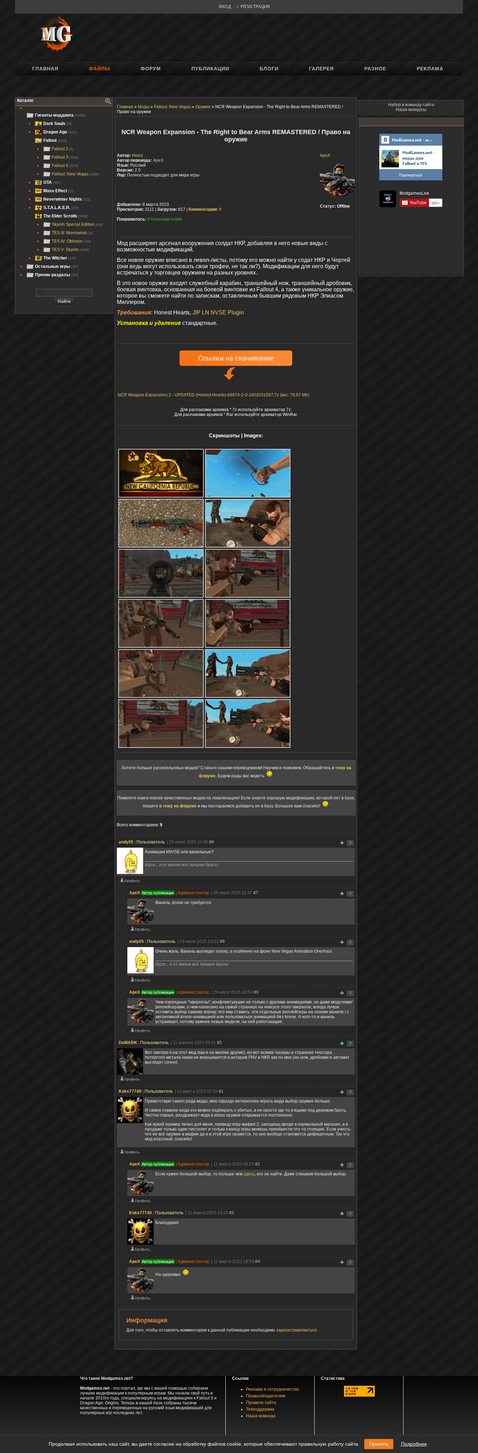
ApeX (325, 155)
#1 (221, 1091)
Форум (151, 68)
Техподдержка (260, 1409)
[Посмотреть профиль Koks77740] (130, 1153)
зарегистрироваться (297, 1330)
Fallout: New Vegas (75, 174)
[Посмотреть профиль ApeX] (140, 930)
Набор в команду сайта (411, 104)
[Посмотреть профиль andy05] (130, 882)
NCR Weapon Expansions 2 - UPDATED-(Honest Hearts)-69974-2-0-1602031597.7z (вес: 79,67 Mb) (213, 394)
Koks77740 (130, 1091)
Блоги (269, 68)
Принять (378, 1444)
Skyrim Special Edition (77, 224)
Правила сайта (261, 1402)
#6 (211, 842)
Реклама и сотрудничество (272, 1389)
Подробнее (414, 1444)
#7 (255, 892)
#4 (257, 1261)
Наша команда (260, 1415)
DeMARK (128, 1042)
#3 (231, 1212)
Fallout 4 (65, 165)
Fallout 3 (65, 157)
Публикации (210, 68)
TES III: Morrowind (72, 232)
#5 (219, 1042)
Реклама (430, 68)
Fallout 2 (62, 148)
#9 (256, 992)
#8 (222, 941)
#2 (257, 1164)
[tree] (64, 195)
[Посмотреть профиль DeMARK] (130, 1080)
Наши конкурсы (411, 109)
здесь (249, 1174)
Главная (45, 68)
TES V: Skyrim (70, 249)
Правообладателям (265, 1395)
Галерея (321, 68)
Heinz (137, 155)
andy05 (126, 842)
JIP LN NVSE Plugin (218, 312)
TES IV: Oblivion (71, 241)
